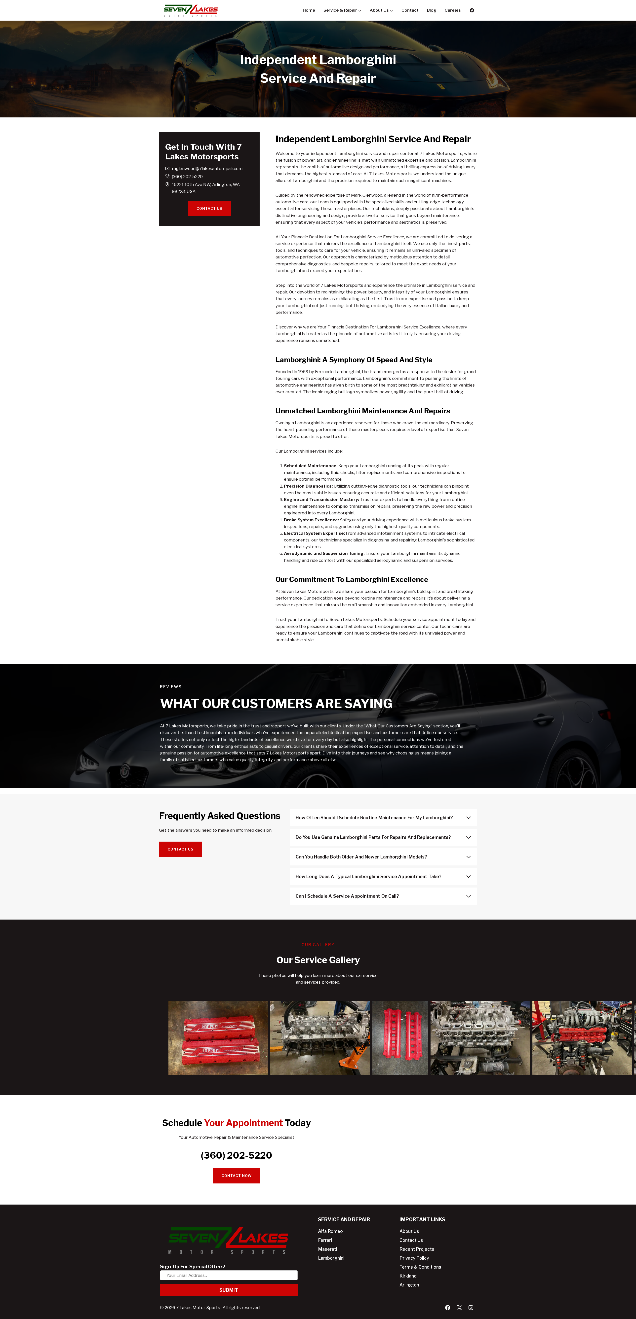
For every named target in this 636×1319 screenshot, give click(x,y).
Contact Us (411, 1240)
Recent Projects (416, 1249)
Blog (431, 10)
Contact (410, 10)
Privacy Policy (414, 1258)
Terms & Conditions (420, 1267)
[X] (459, 1308)
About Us (409, 1231)
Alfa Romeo (330, 1231)
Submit (228, 1290)
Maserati (327, 1249)
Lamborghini (331, 1258)
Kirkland (408, 1276)
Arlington (409, 1284)
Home (309, 10)
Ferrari (325, 1240)
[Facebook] (472, 10)
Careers (453, 10)
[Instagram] (471, 1308)
